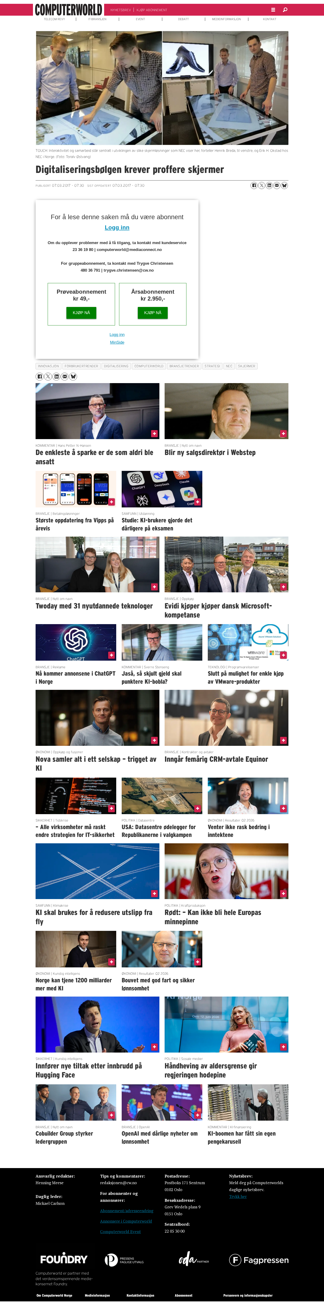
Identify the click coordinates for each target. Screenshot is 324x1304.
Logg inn (117, 227)
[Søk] (285, 10)
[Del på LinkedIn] (269, 185)
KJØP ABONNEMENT (152, 10)
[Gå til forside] (68, 10)
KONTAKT (269, 19)
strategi (212, 366)
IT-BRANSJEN (97, 19)
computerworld (149, 366)
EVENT (140, 19)
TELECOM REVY (54, 19)
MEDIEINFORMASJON (226, 19)
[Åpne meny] (273, 9)
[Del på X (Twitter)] (261, 185)
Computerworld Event (120, 1231)
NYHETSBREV (121, 10)
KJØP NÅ (81, 313)
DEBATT (183, 19)
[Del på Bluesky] (284, 185)
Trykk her (238, 1196)
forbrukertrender (81, 366)
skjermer (246, 366)
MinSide (117, 342)
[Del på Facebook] (254, 185)
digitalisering (116, 366)
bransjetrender (184, 366)
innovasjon (48, 366)
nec (229, 366)
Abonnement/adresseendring (126, 1210)
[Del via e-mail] (276, 185)
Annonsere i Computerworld (126, 1221)
